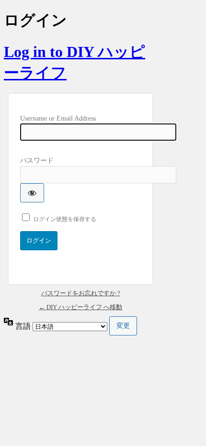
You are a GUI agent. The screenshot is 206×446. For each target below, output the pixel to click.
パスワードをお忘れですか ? (80, 293)
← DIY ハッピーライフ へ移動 (80, 307)
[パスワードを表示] (32, 192)
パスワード (37, 160)
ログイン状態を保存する (64, 219)
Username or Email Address (58, 118)
